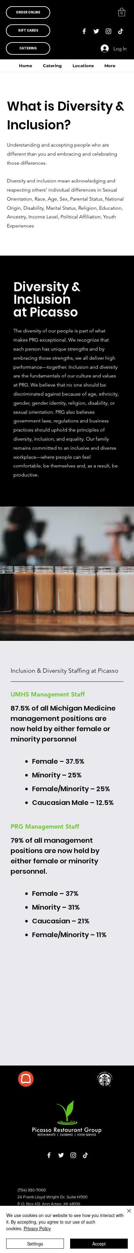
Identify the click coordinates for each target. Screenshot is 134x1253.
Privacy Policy (37, 1228)
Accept (99, 1244)
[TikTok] (120, 31)
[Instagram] (108, 31)
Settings (35, 1244)
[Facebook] (84, 31)
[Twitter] (96, 31)
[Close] (125, 1214)
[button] (28, 12)
